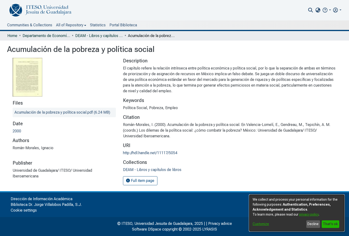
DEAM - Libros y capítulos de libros (99, 35)
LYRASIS (209, 229)
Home (12, 35)
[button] (326, 10)
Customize (261, 224)
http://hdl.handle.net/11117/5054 (150, 153)
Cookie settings (24, 210)
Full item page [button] (142, 180)
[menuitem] (318, 10)
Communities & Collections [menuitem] (29, 25)
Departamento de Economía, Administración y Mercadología (46, 35)
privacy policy (309, 214)
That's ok (330, 224)
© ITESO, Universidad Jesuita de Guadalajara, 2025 (160, 223)
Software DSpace (146, 229)
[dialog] (296, 213)
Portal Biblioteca (123, 25)
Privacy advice (220, 223)
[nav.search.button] (311, 10)
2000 (17, 131)
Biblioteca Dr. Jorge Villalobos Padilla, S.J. (46, 204)
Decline (313, 224)
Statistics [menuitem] (98, 25)
